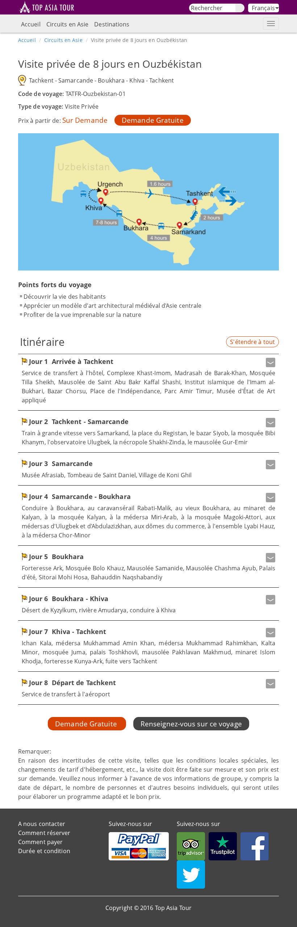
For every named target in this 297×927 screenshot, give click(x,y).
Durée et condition (44, 851)
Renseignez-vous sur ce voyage (191, 724)
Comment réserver (44, 833)
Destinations (111, 24)
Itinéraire (42, 342)
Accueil (31, 24)
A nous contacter (42, 824)
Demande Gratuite (153, 120)
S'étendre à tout (252, 342)
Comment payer (40, 842)
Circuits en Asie (67, 24)
